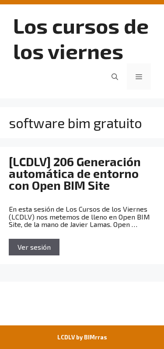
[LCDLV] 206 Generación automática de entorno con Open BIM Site (75, 173)
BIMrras (95, 337)
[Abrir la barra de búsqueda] (115, 76)
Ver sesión (34, 247)
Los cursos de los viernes (81, 38)
